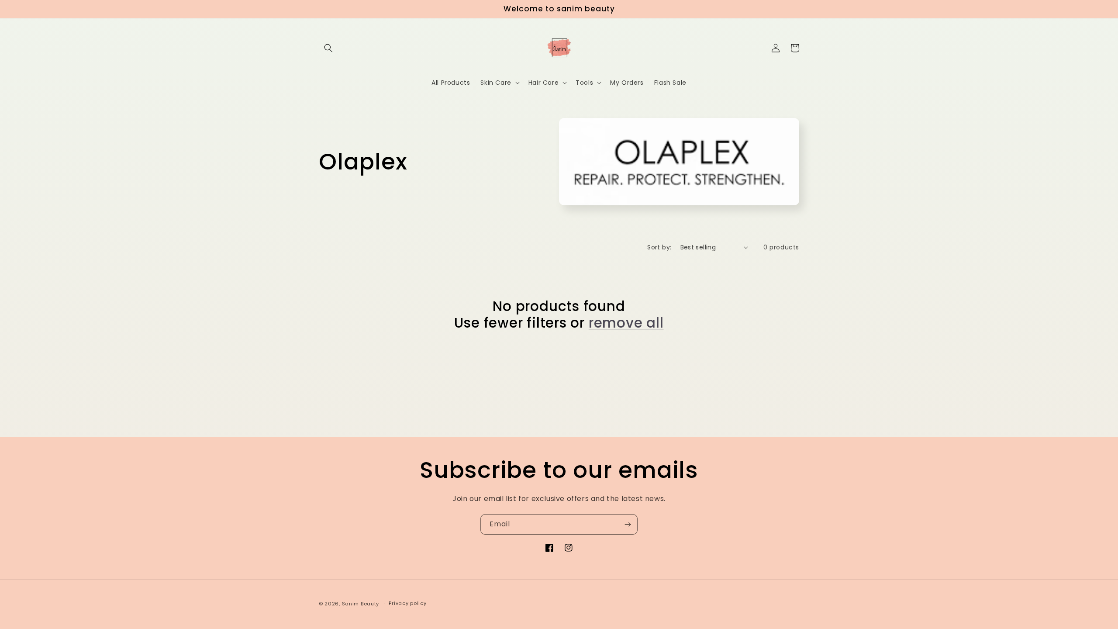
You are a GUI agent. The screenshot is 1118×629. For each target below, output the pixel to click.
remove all (626, 322)
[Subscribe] (627, 524)
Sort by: (659, 247)
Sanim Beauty (360, 603)
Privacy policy (407, 603)
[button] (328, 48)
